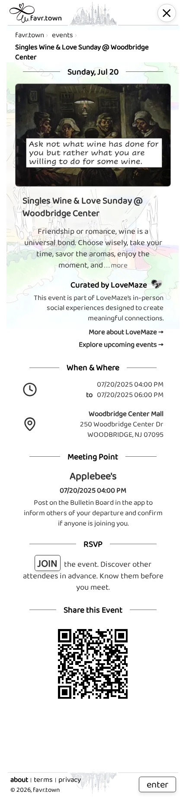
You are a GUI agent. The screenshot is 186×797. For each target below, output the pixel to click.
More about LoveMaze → (126, 332)
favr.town (29, 34)
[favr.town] (35, 13)
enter (157, 784)
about (19, 779)
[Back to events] (166, 13)
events (62, 34)
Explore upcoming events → (121, 344)
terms (43, 779)
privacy (69, 779)
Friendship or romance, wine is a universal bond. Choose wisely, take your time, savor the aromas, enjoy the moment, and (93, 248)
